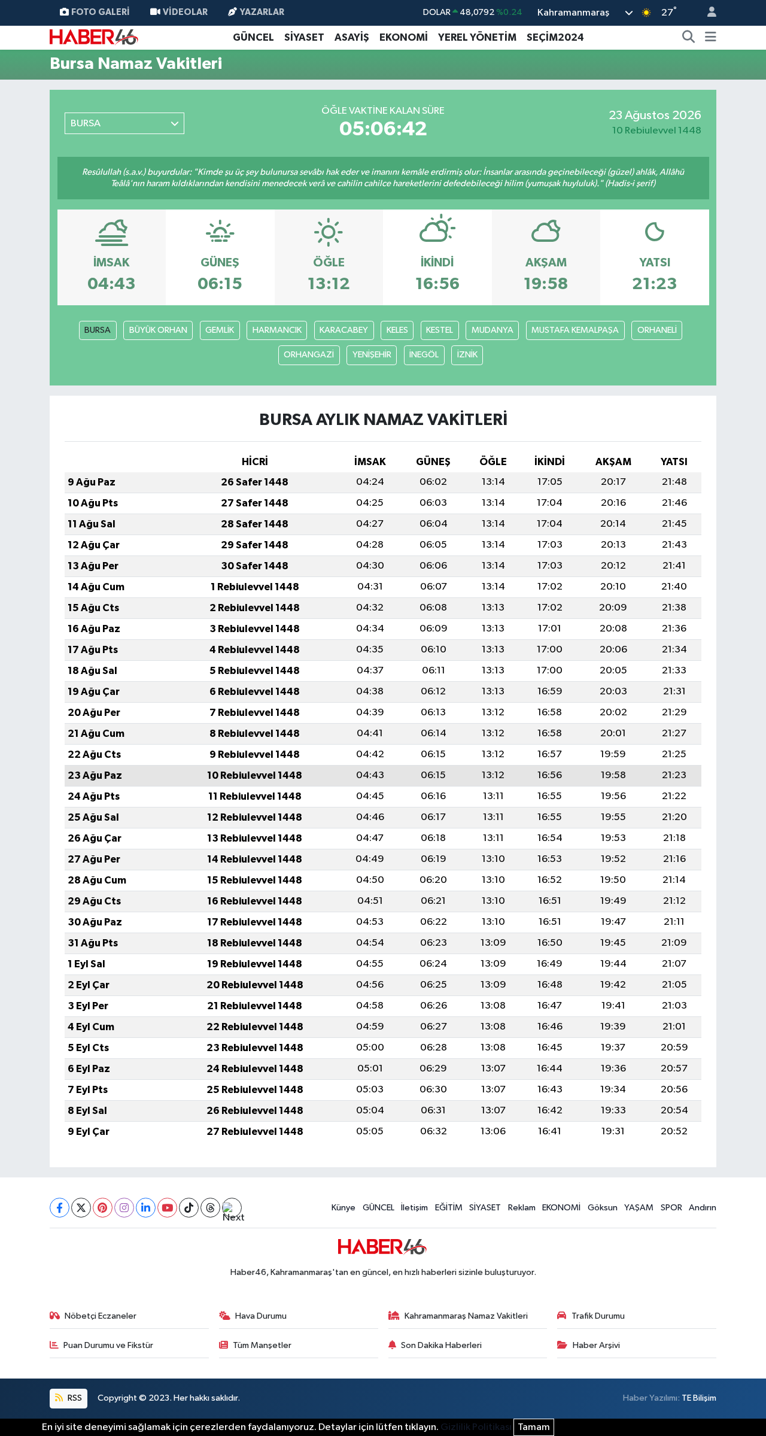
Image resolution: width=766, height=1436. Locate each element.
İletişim (414, 1207)
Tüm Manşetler (262, 1345)
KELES (397, 330)
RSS (74, 1398)
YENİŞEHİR (371, 354)
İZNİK (467, 354)
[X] (81, 1208)
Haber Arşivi (596, 1345)
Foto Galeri (100, 12)
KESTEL (439, 330)
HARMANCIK (277, 330)
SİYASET (304, 37)
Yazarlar (262, 12)
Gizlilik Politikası (476, 1427)
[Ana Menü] (710, 37)
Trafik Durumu (598, 1315)
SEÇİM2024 (555, 37)
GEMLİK (219, 330)
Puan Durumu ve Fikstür (108, 1345)
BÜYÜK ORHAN (158, 330)
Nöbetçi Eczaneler (100, 1315)
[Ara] (688, 37)
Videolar (185, 12)
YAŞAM (638, 1207)
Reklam (522, 1207)
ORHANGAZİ (309, 354)
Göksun (603, 1207)
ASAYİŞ (352, 37)
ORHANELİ (657, 330)
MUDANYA (492, 330)
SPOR (671, 1207)
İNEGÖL (424, 354)
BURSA (97, 330)
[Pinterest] (103, 1208)
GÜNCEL (253, 37)
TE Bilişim (699, 1398)
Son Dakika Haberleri (441, 1345)
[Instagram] (124, 1208)
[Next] (232, 1208)
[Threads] (210, 1208)
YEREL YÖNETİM (477, 37)
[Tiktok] (189, 1208)
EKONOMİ (403, 37)
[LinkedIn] (146, 1208)
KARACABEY (344, 330)
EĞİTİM (449, 1207)
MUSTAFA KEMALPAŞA (575, 330)
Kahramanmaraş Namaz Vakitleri (466, 1315)
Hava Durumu (261, 1315)
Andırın (702, 1207)
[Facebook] (59, 1208)
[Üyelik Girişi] (706, 13)
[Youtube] (167, 1208)
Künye (343, 1207)
